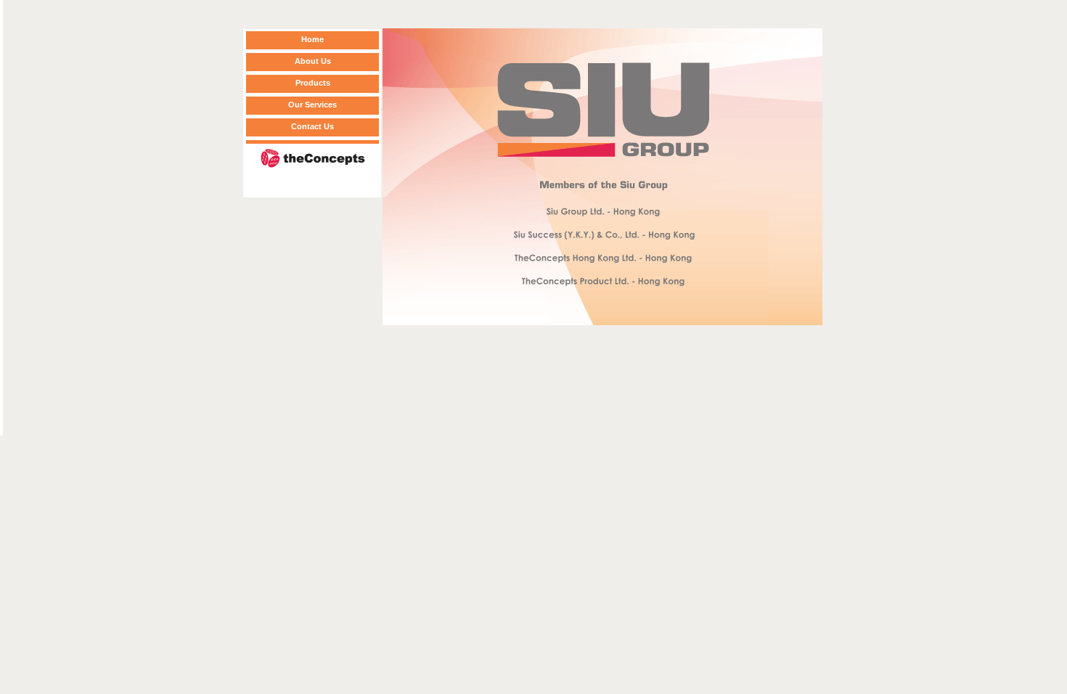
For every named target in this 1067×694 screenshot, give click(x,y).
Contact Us (312, 126)
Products (312, 82)
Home (312, 39)
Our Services (312, 104)
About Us (313, 61)
